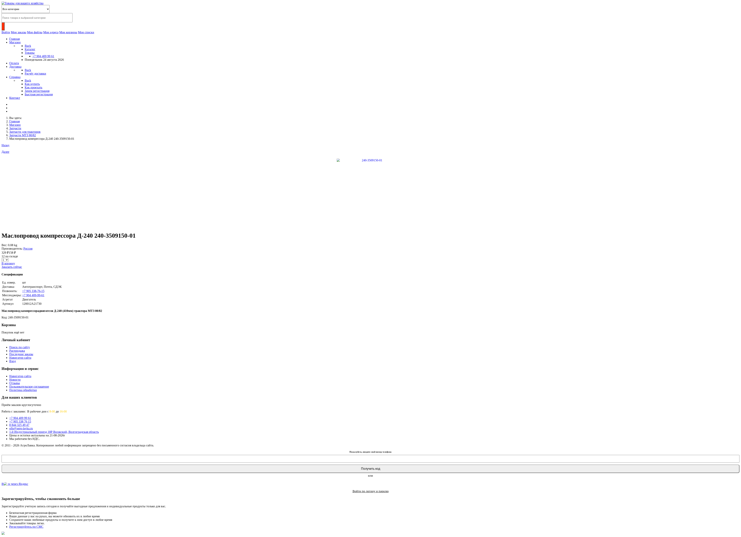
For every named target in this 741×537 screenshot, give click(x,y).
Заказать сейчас (12, 266)
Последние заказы (21, 354)
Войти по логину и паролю (371, 491)
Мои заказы (18, 32)
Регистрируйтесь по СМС (26, 526)
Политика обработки (23, 390)
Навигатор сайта (20, 357)
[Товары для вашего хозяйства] (22, 3)
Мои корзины (68, 32)
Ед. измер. (9, 282)
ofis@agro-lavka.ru (21, 428)
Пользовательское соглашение (29, 386)
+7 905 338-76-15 (33, 291)
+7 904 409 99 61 (43, 56)
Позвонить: (9, 291)
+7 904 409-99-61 (33, 295)
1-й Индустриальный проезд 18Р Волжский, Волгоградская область (54, 431)
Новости (15, 379)
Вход (12, 361)
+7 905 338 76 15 (20, 421)
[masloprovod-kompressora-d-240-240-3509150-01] (370, 192)
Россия (27, 248)
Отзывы (14, 383)
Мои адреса (50, 32)
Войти (6, 32)
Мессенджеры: (11, 295)
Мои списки (86, 32)
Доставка (8, 286)
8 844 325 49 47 (19, 425)
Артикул (8, 303)
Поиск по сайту (19, 347)
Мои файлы (34, 32)
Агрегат (7, 299)
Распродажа (17, 350)
